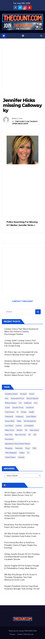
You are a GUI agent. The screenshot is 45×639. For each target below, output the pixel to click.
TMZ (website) (11, 453)
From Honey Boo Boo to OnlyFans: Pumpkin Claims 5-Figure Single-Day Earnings (20, 545)
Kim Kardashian (30, 421)
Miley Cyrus (9, 430)
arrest (31, 394)
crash (7, 407)
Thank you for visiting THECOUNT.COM (22, 631)
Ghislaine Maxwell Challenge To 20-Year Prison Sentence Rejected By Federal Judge (22, 363)
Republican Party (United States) (17, 444)
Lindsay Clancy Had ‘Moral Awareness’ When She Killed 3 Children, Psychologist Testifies (21, 331)
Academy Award (11, 394)
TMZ (34, 448)
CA (20, 403)
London (19, 426)
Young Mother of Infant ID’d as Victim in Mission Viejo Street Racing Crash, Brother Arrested (21, 504)
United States (10, 457)
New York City (20, 435)
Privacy (12, 634)
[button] (41, 36)
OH (34, 435)
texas (27, 448)
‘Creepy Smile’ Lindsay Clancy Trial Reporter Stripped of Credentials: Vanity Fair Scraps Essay (21, 343)
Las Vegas (9, 426)
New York (8, 435)
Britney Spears (10, 403)
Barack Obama (32, 398)
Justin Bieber (31, 416)
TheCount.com (14, 485)
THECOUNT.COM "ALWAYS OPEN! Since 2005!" (25, 122)
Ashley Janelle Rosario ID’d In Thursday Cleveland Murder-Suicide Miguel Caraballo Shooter (22, 556)
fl (17, 412)
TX (28, 453)
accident (23, 394)
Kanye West (9, 421)
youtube (21, 457)
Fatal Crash (9, 412)
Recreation (9, 439)
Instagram (19, 416)
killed (19, 421)
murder (19, 430)
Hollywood (9, 416)
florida (23, 412)
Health (31, 412)
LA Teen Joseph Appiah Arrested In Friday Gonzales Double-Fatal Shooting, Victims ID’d (22, 515)
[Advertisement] (22, 71)
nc (26, 430)
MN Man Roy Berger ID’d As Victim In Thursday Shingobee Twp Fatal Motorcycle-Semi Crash (20, 577)
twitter (21, 453)
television (19, 448)
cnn (35, 403)
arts (6, 398)
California (27, 403)
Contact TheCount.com (25, 634)
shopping (8, 448)
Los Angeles (29, 426)
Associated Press (17, 398)
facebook (30, 407)
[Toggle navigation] (23, 36)
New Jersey (34, 430)
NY (29, 435)
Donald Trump (17, 407)
